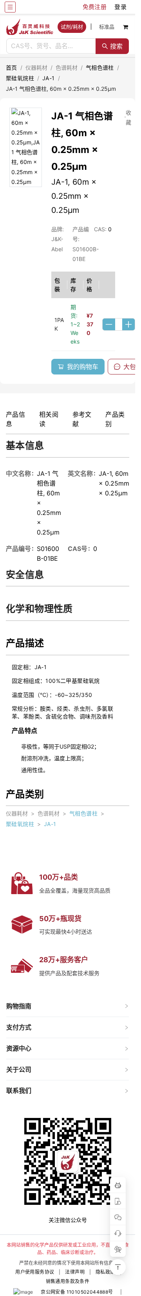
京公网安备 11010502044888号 (77, 1292)
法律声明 (75, 1272)
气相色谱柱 (100, 67)
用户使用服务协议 (34, 1272)
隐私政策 (105, 1272)
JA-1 (48, 78)
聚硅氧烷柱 (20, 78)
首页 (11, 67)
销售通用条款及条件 (68, 1281)
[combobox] (51, 46)
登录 (120, 7)
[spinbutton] (119, 324)
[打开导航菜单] (10, 7)
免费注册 (95, 7)
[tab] (67, 1006)
